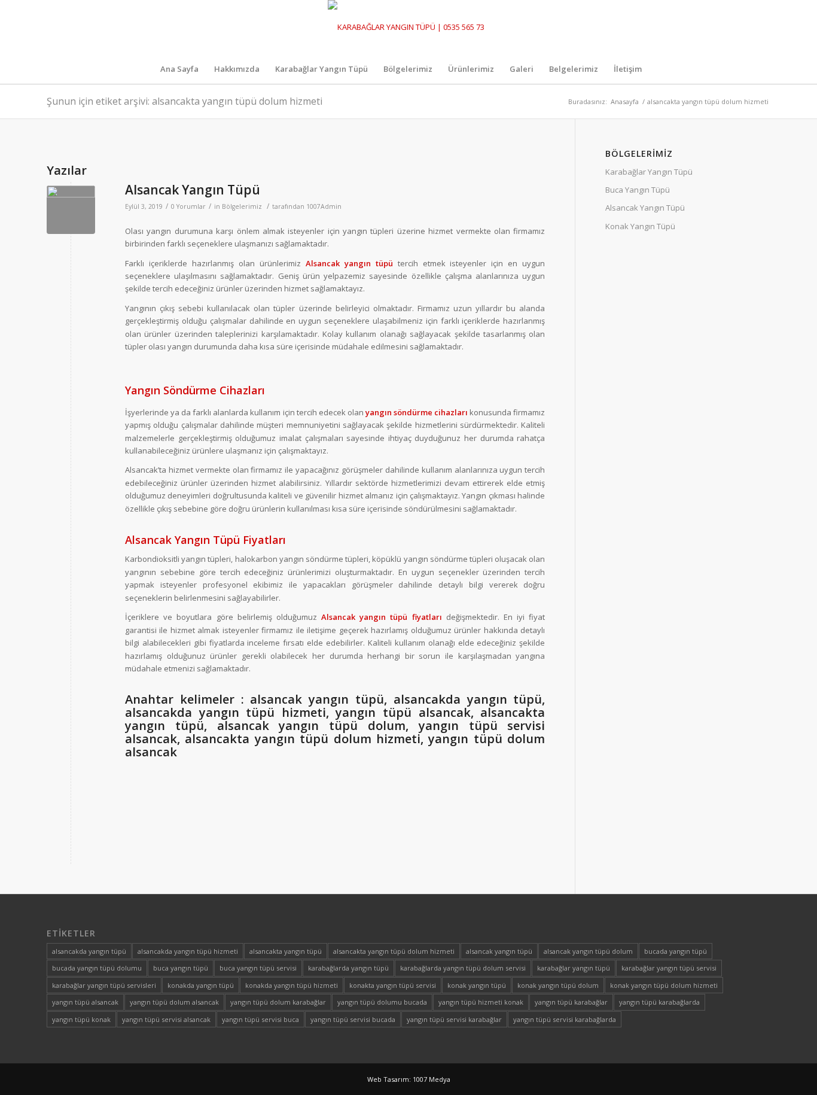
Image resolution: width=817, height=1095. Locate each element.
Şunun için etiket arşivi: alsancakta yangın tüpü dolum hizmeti (184, 101)
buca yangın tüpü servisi (258, 967)
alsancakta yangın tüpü (285, 951)
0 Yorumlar (188, 206)
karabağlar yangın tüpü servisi (669, 967)
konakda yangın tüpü (200, 985)
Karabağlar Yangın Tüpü (649, 171)
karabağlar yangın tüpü (573, 967)
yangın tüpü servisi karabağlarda (564, 1019)
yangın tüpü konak (81, 1019)
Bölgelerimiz (242, 206)
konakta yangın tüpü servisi (392, 985)
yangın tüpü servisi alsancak (166, 1019)
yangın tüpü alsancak (85, 1001)
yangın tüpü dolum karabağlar (278, 1001)
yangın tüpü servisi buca (260, 1019)
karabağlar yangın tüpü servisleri (104, 985)
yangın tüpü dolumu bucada (382, 1001)
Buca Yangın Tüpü (637, 189)
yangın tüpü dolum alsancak (174, 1001)
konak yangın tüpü (476, 985)
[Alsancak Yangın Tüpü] (71, 209)
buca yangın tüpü (180, 967)
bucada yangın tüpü (675, 951)
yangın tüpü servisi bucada (352, 1019)
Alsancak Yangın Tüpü (192, 189)
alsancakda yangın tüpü (89, 951)
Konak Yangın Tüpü (640, 226)
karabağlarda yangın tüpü (348, 967)
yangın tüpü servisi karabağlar (454, 1019)
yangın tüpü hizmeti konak (480, 1001)
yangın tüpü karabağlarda (659, 1001)
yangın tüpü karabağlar (571, 1001)
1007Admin (324, 206)
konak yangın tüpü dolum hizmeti (664, 985)
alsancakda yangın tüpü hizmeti (188, 951)
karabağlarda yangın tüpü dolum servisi (463, 967)
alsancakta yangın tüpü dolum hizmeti (394, 951)
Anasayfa (625, 101)
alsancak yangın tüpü (499, 951)
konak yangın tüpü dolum (558, 985)
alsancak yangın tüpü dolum (588, 951)
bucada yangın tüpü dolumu (97, 967)
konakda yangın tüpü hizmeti (291, 985)
